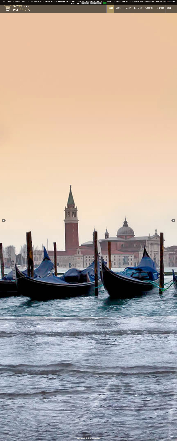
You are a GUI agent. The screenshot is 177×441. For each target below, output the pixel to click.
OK (105, 3)
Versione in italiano (96, 3)
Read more (85, 3)
